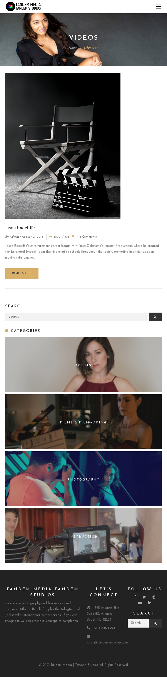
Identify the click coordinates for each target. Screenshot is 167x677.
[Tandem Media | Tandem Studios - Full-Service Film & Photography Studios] (23, 6)
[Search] (155, 317)
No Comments (87, 237)
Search (144, 614)
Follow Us (145, 589)
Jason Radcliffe (20, 227)
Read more (22, 273)
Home (73, 48)
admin (14, 237)
